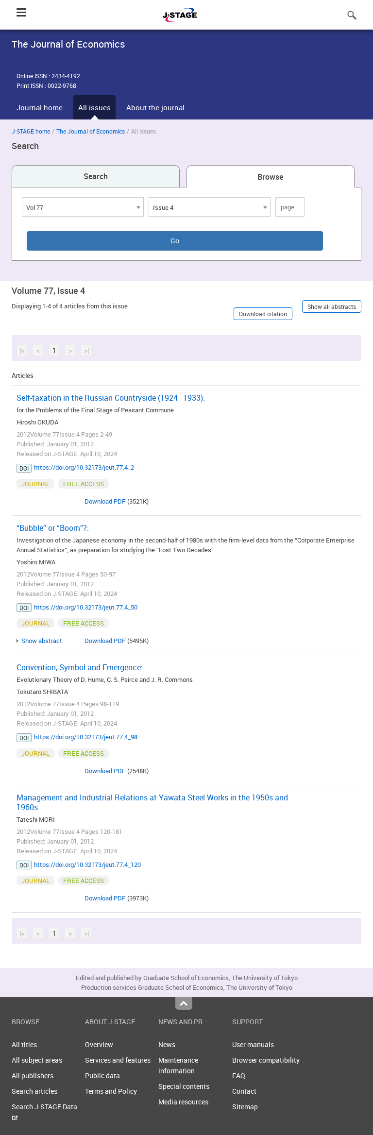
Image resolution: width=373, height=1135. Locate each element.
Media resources (183, 1101)
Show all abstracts (331, 306)
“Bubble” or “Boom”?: (53, 528)
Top (183, 1003)
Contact (244, 1091)
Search (96, 176)
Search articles (34, 1091)
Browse (270, 176)
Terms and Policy (111, 1091)
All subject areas (37, 1060)
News (166, 1044)
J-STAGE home (31, 131)
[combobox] (83, 207)
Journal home (40, 107)
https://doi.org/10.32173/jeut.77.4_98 (85, 736)
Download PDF (105, 501)
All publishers (32, 1075)
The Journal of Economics (90, 131)
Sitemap (245, 1106)
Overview (99, 1044)
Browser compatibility (266, 1060)
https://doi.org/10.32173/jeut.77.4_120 (87, 864)
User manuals (253, 1044)
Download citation (263, 314)
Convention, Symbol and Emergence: (80, 667)
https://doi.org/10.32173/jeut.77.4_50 (85, 607)
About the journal (155, 107)
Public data (102, 1075)
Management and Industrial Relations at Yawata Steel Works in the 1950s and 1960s (152, 802)
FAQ (238, 1075)
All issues (94, 107)
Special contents (183, 1086)
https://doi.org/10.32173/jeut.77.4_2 (84, 467)
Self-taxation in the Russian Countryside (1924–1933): (111, 397)
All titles (24, 1044)
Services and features (118, 1060)
